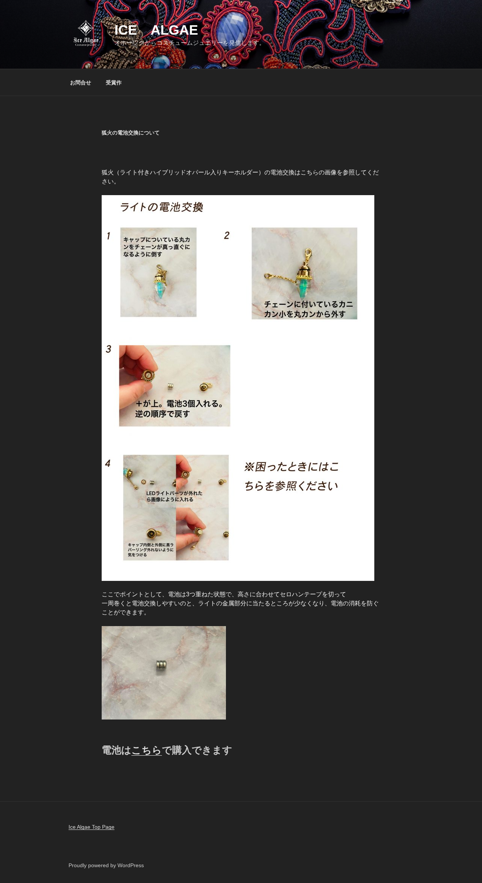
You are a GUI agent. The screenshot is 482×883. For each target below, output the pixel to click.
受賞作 (114, 82)
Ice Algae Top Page (91, 827)
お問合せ (80, 82)
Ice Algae (156, 30)
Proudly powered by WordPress (106, 865)
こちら (146, 750)
